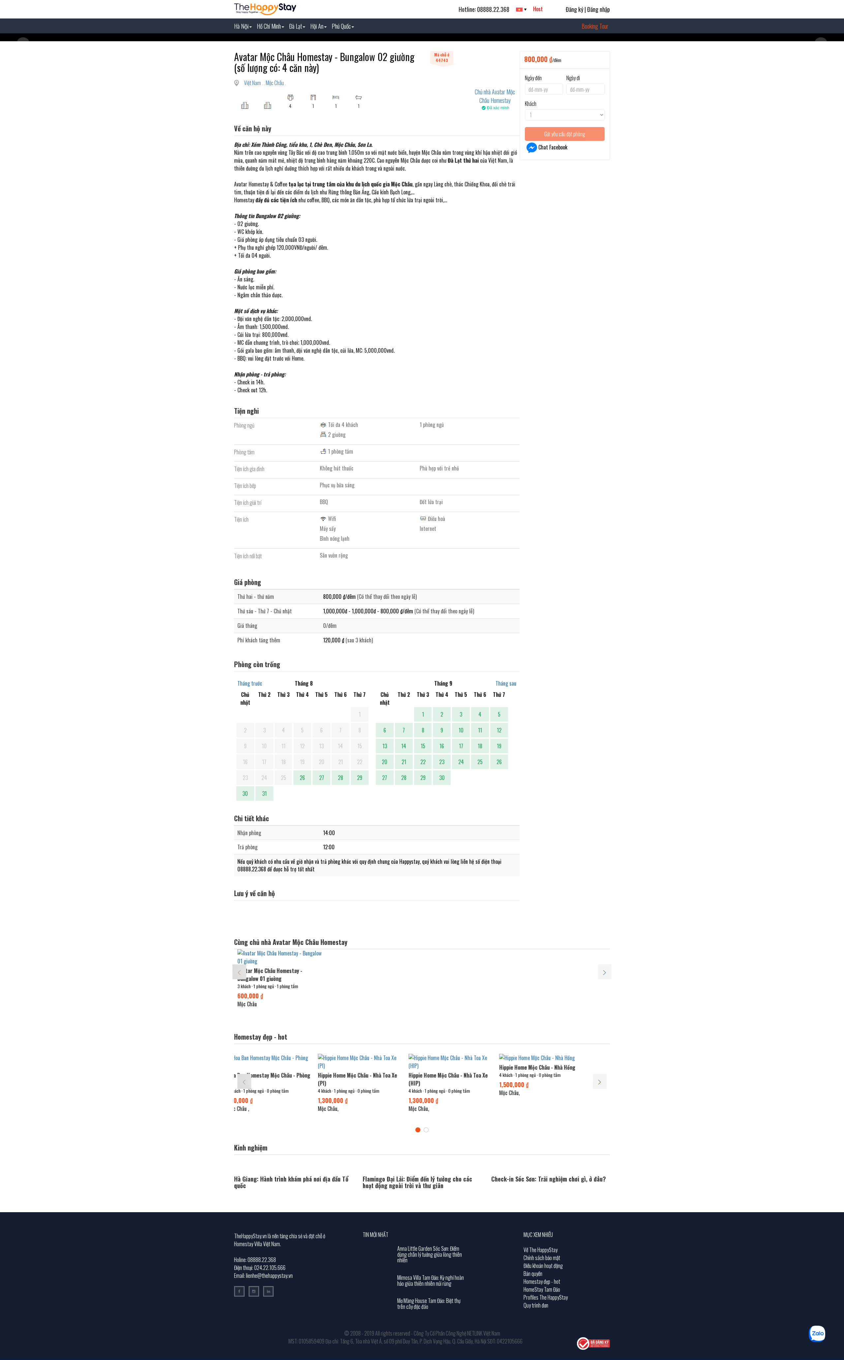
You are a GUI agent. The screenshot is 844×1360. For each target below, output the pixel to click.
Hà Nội (241, 26)
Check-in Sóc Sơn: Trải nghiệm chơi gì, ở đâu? (548, 1179)
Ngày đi (573, 78)
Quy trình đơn (536, 1305)
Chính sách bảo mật (542, 1258)
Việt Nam (253, 83)
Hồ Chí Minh (269, 26)
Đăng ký (574, 9)
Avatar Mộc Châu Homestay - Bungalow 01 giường (269, 975)
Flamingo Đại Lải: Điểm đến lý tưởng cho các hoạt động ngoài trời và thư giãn (417, 1182)
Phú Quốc (341, 26)
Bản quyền (533, 1274)
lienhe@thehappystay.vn (269, 1275)
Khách (530, 104)
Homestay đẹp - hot (542, 1281)
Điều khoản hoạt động (543, 1266)
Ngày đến (533, 78)
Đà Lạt (295, 26)
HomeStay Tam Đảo (542, 1289)
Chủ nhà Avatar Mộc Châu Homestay (495, 96)
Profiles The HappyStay (546, 1297)
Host (538, 9)
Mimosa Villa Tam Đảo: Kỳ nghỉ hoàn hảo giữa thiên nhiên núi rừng (430, 1280)
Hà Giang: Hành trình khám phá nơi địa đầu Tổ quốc (291, 1182)
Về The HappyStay (541, 1250)
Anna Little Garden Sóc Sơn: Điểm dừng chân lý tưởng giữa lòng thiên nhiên (429, 1254)
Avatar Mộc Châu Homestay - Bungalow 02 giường (451, 1079)
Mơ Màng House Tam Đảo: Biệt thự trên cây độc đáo (429, 1304)
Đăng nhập (598, 9)
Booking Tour (595, 26)
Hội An (316, 26)
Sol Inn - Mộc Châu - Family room (273, 1067)
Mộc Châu (275, 83)
